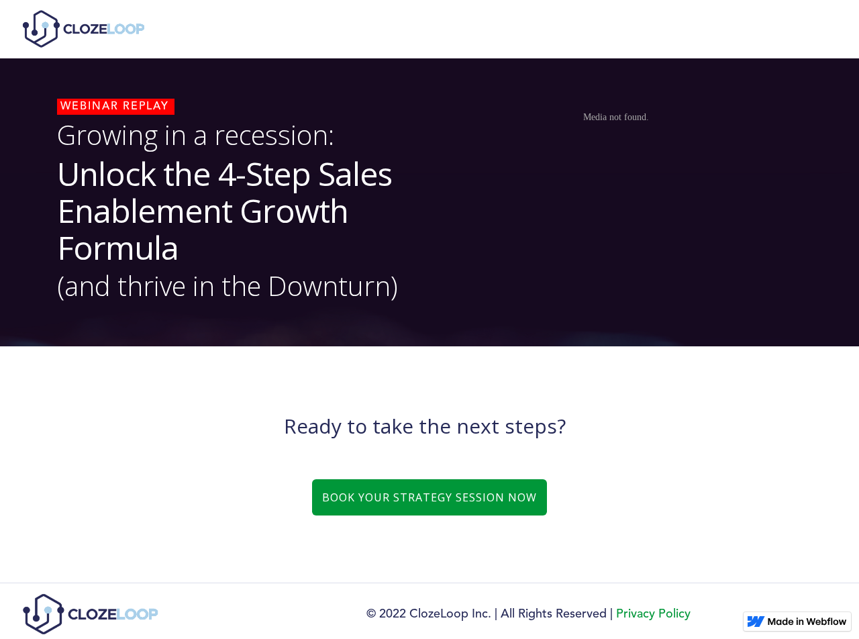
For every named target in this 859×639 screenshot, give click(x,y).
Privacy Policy (653, 614)
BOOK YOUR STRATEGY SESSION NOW (429, 497)
